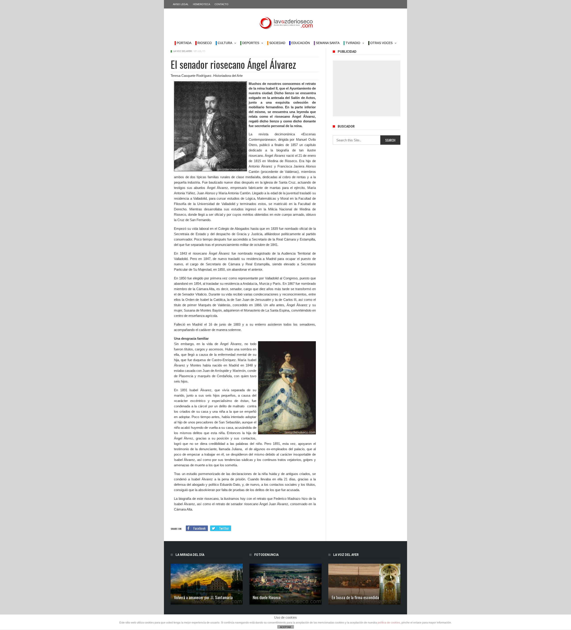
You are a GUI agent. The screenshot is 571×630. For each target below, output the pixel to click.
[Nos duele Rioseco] (285, 584)
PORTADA (183, 43)
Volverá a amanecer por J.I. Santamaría (203, 597)
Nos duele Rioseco (267, 597)
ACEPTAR (285, 627)
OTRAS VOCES (381, 43)
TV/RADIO (352, 43)
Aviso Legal (180, 4)
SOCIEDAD (276, 43)
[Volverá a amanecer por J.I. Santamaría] (207, 584)
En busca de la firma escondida (355, 597)
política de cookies (389, 622)
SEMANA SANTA (327, 43)
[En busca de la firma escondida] (364, 584)
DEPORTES (250, 43)
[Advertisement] (366, 88)
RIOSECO (204, 43)
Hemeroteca (201, 4)
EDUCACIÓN (300, 43)
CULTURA (224, 43)
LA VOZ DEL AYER (182, 51)
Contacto (221, 4)
